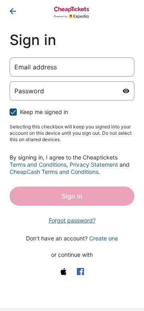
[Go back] (12, 11)
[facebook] (80, 271)
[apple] (63, 271)
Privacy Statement (94, 164)
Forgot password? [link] (72, 220)
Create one (103, 238)
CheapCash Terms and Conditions (54, 171)
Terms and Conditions (38, 164)
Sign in (72, 196)
